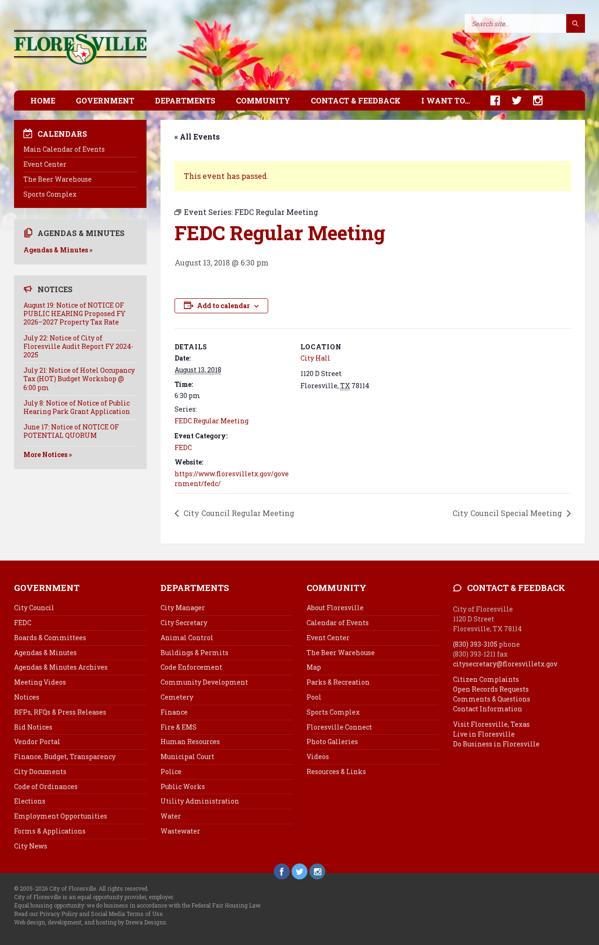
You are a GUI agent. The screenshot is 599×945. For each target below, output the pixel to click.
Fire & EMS (179, 727)
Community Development (204, 682)
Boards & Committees (50, 637)
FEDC (183, 447)
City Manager (183, 607)
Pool (314, 697)
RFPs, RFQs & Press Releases (60, 712)
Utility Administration (200, 801)
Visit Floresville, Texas (491, 724)
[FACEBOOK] (490, 100)
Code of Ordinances (46, 786)
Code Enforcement (191, 667)
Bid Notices (33, 727)
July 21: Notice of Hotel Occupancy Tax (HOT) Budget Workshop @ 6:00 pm (79, 378)
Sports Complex (50, 194)
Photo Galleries (332, 741)
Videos (318, 756)
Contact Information (487, 708)
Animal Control (187, 637)
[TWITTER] (512, 100)
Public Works (183, 786)
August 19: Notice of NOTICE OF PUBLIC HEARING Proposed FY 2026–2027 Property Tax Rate (74, 313)
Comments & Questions (491, 698)
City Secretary (184, 622)
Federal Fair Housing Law (225, 905)
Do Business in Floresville (496, 743)
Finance (174, 712)
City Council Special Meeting (508, 513)
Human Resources (190, 741)
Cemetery (177, 697)
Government (105, 100)
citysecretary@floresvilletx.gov (505, 663)
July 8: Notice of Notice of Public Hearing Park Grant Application (76, 407)
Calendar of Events (338, 622)
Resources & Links (336, 771)
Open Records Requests (491, 689)
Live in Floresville (484, 734)
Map (314, 667)
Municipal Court (187, 756)
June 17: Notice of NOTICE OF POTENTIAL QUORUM (71, 431)
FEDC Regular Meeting (211, 420)
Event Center (44, 164)
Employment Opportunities (60, 816)
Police (171, 771)
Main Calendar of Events (64, 149)
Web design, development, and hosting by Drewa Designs (90, 922)
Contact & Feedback (356, 100)
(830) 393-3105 (475, 644)
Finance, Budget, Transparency (65, 756)
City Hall (315, 358)
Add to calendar (223, 305)
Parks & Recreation (338, 682)
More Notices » (47, 454)
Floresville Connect (339, 727)
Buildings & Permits (194, 652)
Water (171, 816)
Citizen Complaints (486, 679)
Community (263, 100)
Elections (29, 801)
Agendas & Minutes (45, 652)
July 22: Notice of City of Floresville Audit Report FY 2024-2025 (78, 346)
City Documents (40, 771)
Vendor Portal (37, 741)
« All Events (197, 136)
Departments (185, 100)
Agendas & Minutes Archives (61, 667)
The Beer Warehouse (57, 179)
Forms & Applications (50, 831)
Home (42, 100)
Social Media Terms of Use (126, 913)
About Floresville (335, 607)
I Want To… (445, 100)
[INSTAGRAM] (533, 100)
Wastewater (180, 831)
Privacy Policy (58, 913)
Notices (26, 697)
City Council (34, 607)
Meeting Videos (40, 682)
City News (30, 846)
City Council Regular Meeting (238, 513)
